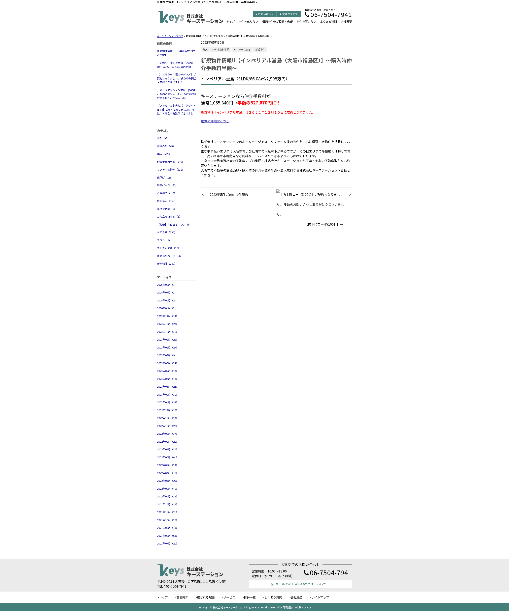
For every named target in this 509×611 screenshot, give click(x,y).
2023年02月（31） (168, 394)
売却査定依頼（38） (169, 248)
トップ (230, 21)
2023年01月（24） (168, 402)
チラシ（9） (164, 240)
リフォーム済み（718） (171, 169)
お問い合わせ (266, 14)
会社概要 (346, 21)
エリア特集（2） (167, 209)
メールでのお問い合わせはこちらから (302, 583)
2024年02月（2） (167, 300)
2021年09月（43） (168, 528)
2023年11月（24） (168, 324)
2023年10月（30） (168, 332)
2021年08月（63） (168, 536)
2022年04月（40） (168, 473)
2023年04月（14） (168, 379)
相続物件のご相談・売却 (277, 21)
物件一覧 (250, 597)
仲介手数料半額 (220, 49)
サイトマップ (320, 597)
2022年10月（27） (168, 426)
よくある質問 (328, 21)
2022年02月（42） (168, 488)
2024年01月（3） (167, 308)
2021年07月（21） (168, 543)
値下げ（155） (165, 177)
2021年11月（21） (168, 512)
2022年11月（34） (168, 418)
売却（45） (163, 138)
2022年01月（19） (168, 496)
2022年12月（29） (168, 410)
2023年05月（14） (168, 371)
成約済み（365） (167, 201)
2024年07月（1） (167, 292)
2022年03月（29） (168, 481)
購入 (205, 49)
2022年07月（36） (168, 449)
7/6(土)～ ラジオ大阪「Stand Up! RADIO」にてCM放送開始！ (175, 65)
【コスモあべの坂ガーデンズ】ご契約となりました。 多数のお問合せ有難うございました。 (176, 78)
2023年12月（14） (168, 316)
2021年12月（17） (168, 504)
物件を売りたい (248, 21)
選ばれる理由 (206, 597)
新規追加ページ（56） (170, 256)
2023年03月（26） (168, 386)
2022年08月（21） (168, 441)
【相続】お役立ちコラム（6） (174, 224)
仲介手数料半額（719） (171, 162)
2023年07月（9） (167, 355)
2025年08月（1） (167, 285)
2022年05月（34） (168, 465)
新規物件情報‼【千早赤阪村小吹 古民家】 (176, 53)
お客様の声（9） (167, 193)
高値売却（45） (166, 146)
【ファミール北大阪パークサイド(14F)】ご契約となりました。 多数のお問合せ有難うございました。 (176, 111)
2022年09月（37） (168, 433)
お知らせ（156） (167, 232)
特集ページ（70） (167, 185)
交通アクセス (290, 14)
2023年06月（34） (168, 363)
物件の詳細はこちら (215, 121)
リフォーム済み (242, 49)
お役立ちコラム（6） (169, 216)
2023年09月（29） (168, 339)
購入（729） (164, 154)
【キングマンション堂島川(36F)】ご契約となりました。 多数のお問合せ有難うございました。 (176, 94)
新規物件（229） (167, 263)
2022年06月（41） (168, 457)
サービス (229, 597)
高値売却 (182, 597)
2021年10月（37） (168, 520)
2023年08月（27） (168, 347)
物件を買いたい (306, 21)
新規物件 (260, 49)
